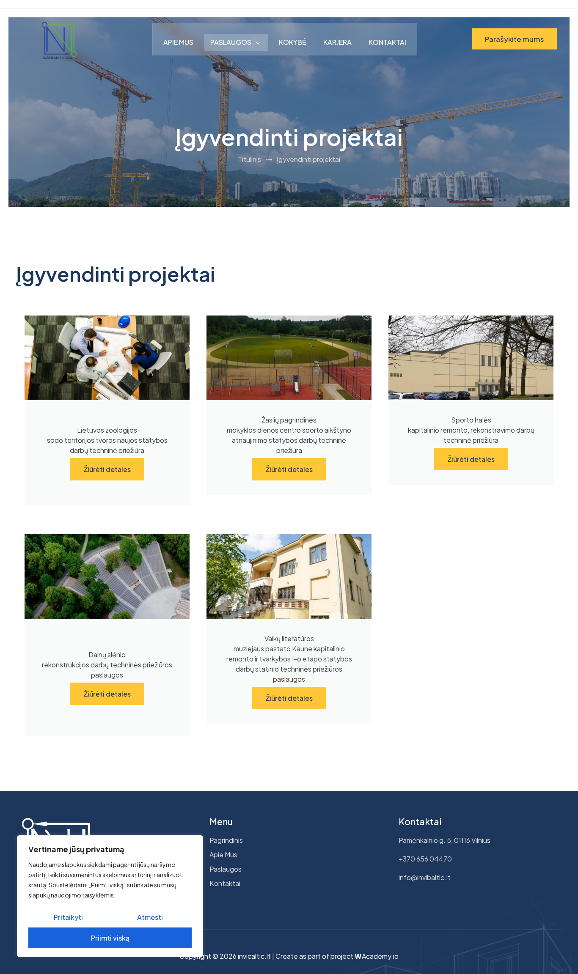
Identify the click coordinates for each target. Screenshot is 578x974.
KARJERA (337, 42)
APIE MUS (178, 42)
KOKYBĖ (292, 42)
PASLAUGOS (230, 42)
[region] (110, 896)
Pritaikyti (68, 917)
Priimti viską (110, 937)
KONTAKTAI (387, 42)
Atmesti (150, 917)
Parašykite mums (514, 39)
